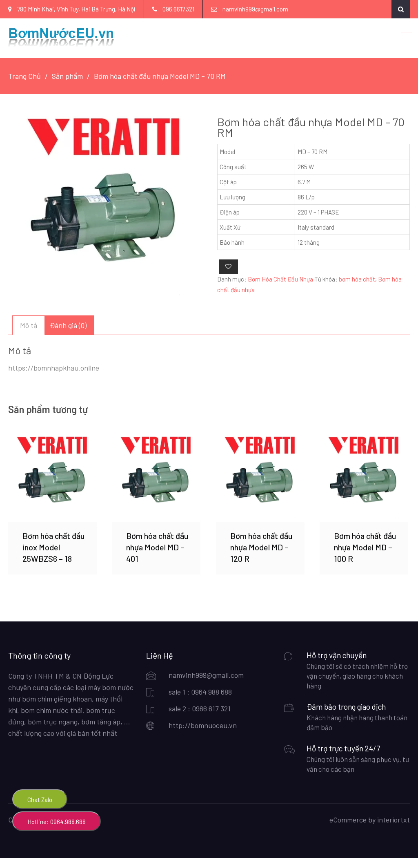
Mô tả (28, 325)
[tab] (28, 325)
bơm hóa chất (357, 279)
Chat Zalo (39, 799)
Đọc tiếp (52, 477)
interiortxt (393, 819)
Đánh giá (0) (68, 325)
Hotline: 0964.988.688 (56, 821)
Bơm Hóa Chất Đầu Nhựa (280, 279)
